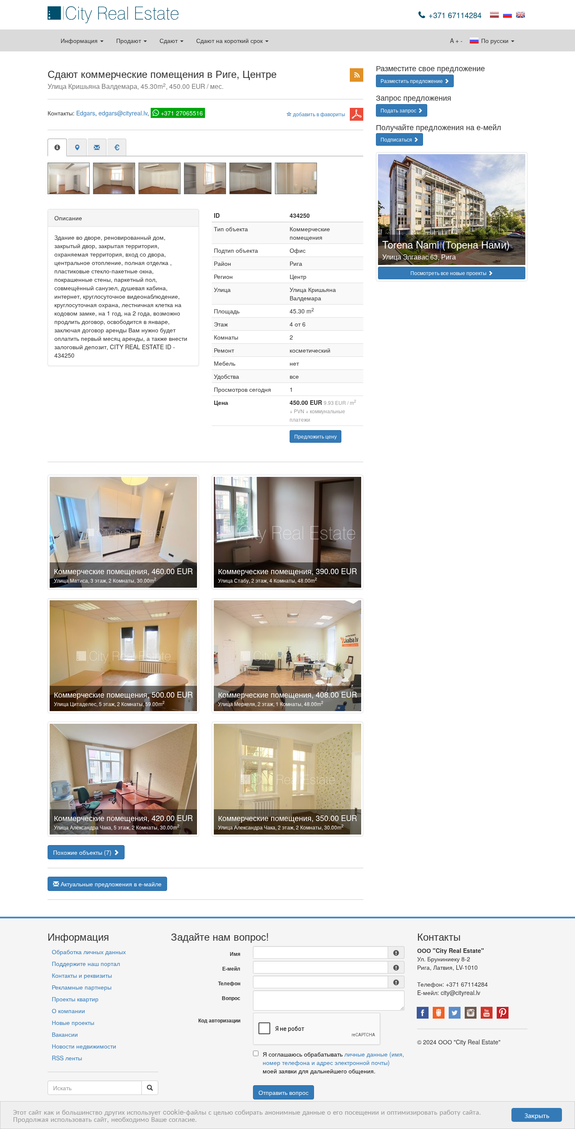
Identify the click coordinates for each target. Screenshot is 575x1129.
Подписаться (397, 139)
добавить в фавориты (318, 114)
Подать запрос (399, 110)
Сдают (169, 40)
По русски (494, 40)
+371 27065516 (182, 113)
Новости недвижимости (84, 1046)
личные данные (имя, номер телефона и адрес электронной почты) (333, 1058)
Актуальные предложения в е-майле (110, 884)
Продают (129, 40)
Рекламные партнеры (82, 987)
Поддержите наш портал (86, 963)
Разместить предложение (412, 80)
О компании (68, 1010)
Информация (80, 40)
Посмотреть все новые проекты (449, 272)
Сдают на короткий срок (230, 40)
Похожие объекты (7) (83, 852)
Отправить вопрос (283, 1092)
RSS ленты (67, 1058)
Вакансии (65, 1034)
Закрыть (536, 1115)
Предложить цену (315, 436)
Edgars (85, 113)
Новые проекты (73, 1022)
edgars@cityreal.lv (122, 113)
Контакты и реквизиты (82, 975)
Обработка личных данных (89, 951)
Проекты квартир (75, 999)
